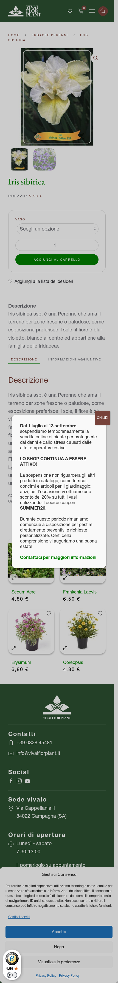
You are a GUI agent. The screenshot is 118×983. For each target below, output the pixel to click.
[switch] (12, 975)
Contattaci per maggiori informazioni (58, 557)
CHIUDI (102, 418)
